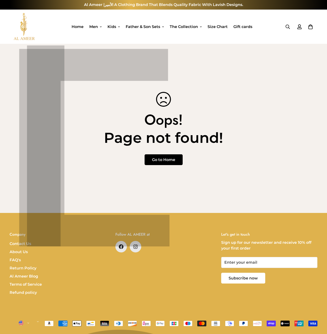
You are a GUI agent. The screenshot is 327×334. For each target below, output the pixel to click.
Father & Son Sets (143, 26)
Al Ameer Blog (24, 276)
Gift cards (242, 26)
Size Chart (218, 26)
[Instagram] (135, 246)
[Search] (288, 27)
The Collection (184, 26)
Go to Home (163, 159)
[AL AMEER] (24, 27)
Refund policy (23, 292)
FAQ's (15, 260)
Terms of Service (26, 284)
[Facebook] (121, 246)
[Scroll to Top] (317, 307)
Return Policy (23, 268)
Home (78, 26)
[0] (310, 26)
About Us (19, 252)
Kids (111, 26)
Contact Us (20, 243)
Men (93, 26)
